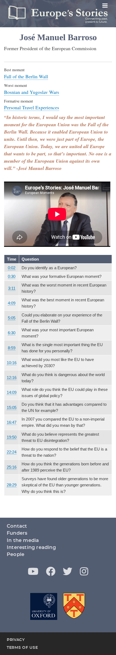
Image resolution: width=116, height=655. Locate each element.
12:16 (11, 377)
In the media (23, 540)
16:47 (11, 422)
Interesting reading (31, 547)
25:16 (11, 467)
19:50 (11, 437)
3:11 (11, 288)
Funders (17, 533)
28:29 (11, 485)
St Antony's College (74, 606)
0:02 (11, 267)
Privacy (16, 640)
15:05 (11, 407)
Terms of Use (22, 648)
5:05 (11, 318)
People (15, 554)
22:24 (11, 452)
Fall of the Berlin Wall (26, 76)
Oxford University (43, 606)
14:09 (11, 392)
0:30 (11, 276)
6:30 (11, 332)
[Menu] (105, 6)
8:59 (11, 348)
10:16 (11, 362)
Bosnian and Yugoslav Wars (31, 92)
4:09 (11, 303)
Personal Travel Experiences (31, 107)
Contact (17, 526)
